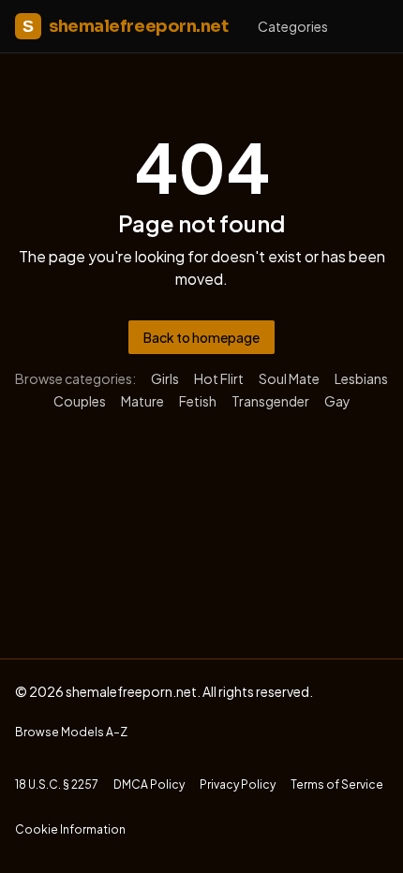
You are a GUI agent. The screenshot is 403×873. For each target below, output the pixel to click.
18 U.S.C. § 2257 (56, 784)
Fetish (197, 400)
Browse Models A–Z (71, 732)
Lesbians (361, 378)
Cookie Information (70, 829)
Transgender (270, 400)
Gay (337, 400)
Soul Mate (289, 378)
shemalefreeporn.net (125, 26)
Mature (142, 400)
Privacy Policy (238, 784)
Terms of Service (337, 784)
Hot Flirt (219, 378)
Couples (79, 400)
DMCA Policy (149, 784)
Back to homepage (201, 337)
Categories (293, 26)
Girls (165, 378)
